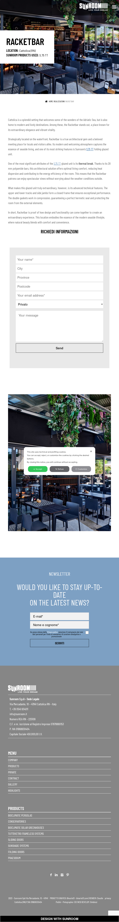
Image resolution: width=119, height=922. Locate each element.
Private (12, 772)
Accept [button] (39, 469)
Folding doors (16, 852)
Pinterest (68, 875)
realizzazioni (59, 101)
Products (13, 766)
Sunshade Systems (18, 845)
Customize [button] (82, 469)
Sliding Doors (16, 839)
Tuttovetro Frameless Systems (26, 833)
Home (51, 101)
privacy (108, 898)
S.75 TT (43, 55)
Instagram (62, 875)
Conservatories (17, 821)
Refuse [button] (61, 469)
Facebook (51, 875)
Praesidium (14, 858)
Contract (13, 778)
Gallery (12, 784)
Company (13, 760)
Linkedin (56, 875)
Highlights (14, 790)
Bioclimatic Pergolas (20, 815)
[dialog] (59, 461)
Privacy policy (52, 632)
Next (108, 472)
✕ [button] (91, 451)
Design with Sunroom (59, 918)
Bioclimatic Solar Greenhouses (26, 827)
